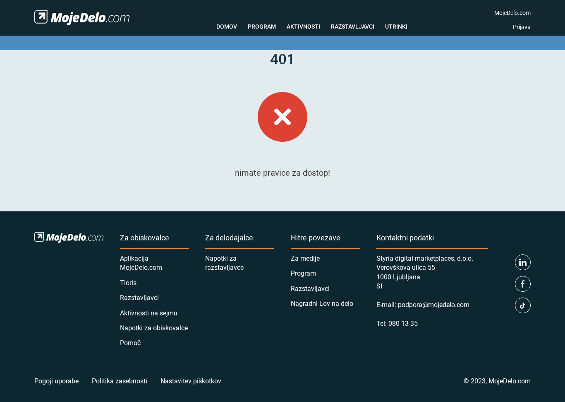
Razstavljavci (352, 26)
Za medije (305, 258)
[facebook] (523, 284)
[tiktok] (523, 305)
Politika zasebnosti (119, 380)
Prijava (522, 27)
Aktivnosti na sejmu (148, 312)
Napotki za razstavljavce (224, 262)
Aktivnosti (303, 26)
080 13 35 (403, 323)
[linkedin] (523, 262)
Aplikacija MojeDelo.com (141, 262)
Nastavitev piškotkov (190, 380)
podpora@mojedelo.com (433, 304)
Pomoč (130, 342)
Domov (226, 26)
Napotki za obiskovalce (154, 327)
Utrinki (396, 26)
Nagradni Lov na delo (322, 303)
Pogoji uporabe (56, 380)
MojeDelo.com (512, 13)
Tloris (128, 282)
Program (262, 26)
